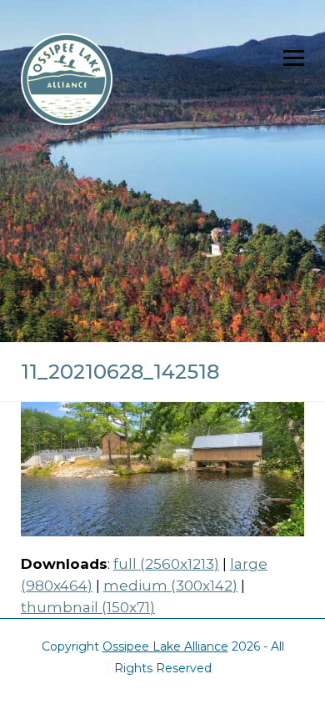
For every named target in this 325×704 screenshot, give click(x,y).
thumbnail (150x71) (88, 607)
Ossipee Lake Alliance (165, 646)
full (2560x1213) (166, 564)
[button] (293, 58)
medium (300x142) (170, 585)
